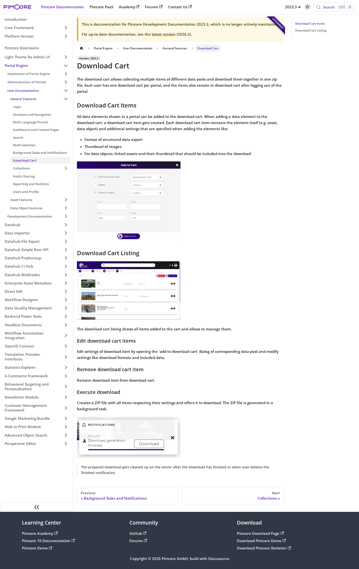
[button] (39, 99)
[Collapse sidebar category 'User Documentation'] (66, 90)
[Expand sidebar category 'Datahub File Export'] (66, 241)
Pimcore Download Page (258, 533)
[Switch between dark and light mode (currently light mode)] (307, 7)
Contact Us (177, 6)
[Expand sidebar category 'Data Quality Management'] (66, 308)
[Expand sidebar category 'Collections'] (66, 168)
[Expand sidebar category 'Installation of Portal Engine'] (66, 73)
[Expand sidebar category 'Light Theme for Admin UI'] (66, 57)
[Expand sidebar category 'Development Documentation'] (66, 216)
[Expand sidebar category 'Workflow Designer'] (66, 299)
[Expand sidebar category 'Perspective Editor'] (66, 443)
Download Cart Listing (311, 30)
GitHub (135, 533)
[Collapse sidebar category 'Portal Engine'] (66, 65)
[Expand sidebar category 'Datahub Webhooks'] (66, 274)
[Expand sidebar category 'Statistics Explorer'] (66, 367)
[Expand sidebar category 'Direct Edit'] (66, 291)
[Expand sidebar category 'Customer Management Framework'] (66, 408)
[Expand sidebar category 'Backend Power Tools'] (66, 316)
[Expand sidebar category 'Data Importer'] (66, 233)
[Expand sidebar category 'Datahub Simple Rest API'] (66, 249)
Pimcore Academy (37, 533)
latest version (164, 34)
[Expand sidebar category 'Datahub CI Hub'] (66, 266)
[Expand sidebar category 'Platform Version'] (66, 36)
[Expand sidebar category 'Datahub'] (66, 224)
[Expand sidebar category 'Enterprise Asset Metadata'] (66, 283)
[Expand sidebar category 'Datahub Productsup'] (66, 258)
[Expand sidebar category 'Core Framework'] (66, 28)
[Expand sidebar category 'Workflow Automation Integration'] (66, 335)
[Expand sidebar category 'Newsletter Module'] (66, 397)
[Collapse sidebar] (36, 507)
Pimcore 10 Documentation (46, 540)
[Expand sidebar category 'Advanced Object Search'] (66, 435)
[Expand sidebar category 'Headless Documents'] (66, 324)
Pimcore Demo (35, 548)
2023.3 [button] (291, 6)
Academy (127, 6)
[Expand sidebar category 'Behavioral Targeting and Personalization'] (66, 386)
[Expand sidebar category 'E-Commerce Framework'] (66, 375)
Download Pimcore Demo (259, 540)
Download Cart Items (310, 23)
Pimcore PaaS (101, 6)
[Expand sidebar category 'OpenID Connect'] (66, 346)
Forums (151, 6)
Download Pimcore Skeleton (261, 548)
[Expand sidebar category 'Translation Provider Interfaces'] (66, 357)
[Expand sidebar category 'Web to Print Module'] (66, 427)
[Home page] (81, 48)
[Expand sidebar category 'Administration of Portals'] (66, 82)
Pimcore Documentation (62, 6)
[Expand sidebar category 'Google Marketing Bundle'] (66, 418)
